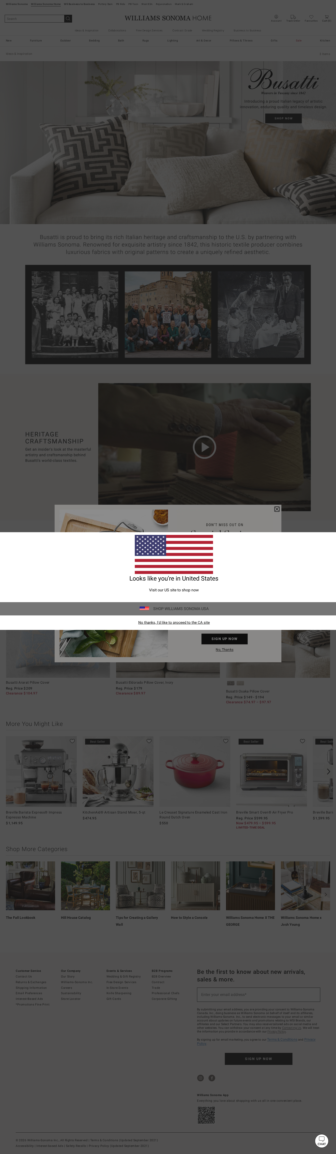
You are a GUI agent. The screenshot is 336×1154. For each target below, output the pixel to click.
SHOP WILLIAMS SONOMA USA (181, 608)
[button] (322, 1141)
